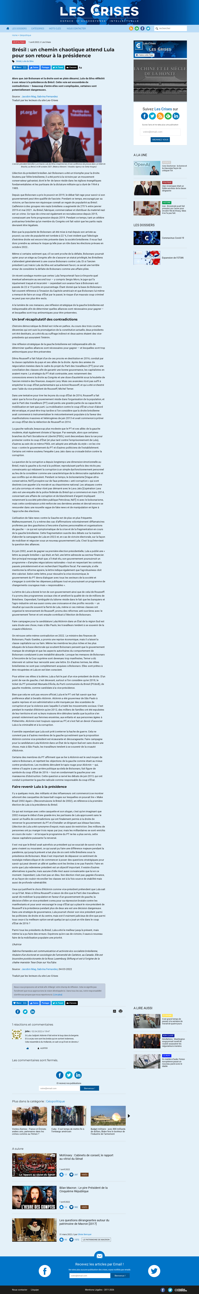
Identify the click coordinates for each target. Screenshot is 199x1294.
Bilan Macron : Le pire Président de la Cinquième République (83, 1189)
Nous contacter (19, 1289)
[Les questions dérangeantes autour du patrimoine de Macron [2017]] (34, 1230)
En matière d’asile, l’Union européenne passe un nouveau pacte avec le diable (173, 1062)
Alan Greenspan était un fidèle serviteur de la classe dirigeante (174, 188)
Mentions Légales (93, 1289)
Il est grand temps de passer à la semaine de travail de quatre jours (172, 1021)
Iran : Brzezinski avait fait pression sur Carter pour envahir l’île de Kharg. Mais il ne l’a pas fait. (174, 209)
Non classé (168, 1036)
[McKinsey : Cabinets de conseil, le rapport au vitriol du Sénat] (34, 1165)
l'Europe (166, 1056)
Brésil (18, 61)
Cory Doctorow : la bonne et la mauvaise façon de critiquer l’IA (174, 168)
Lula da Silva (28, 61)
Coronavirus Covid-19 (173, 238)
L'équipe (35, 1289)
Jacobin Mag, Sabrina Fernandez (40, 96)
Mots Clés (55, 28)
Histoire (166, 203)
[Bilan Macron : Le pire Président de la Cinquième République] (34, 1197)
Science (166, 162)
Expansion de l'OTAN (172, 257)
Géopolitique (25, 35)
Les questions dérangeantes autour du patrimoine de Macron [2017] (84, 1221)
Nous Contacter (76, 28)
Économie (167, 1015)
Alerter (43, 1048)
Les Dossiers (19, 28)
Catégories (37, 28)
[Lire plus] (57, 994)
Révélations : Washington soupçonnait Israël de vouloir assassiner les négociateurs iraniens (173, 1042)
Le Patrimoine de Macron (96, 1239)
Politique (167, 182)
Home (14, 35)
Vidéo (84, 1174)
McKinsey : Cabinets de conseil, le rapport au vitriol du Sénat (86, 1156)
